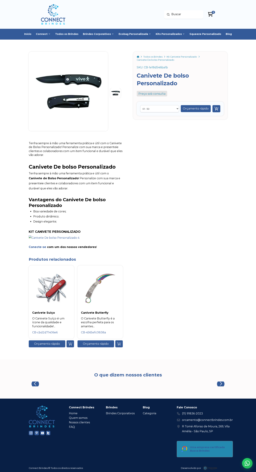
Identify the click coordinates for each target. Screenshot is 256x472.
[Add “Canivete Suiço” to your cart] (70, 343)
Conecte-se (37, 247)
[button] (196, 108)
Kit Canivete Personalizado (54, 231)
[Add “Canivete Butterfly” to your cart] (119, 343)
